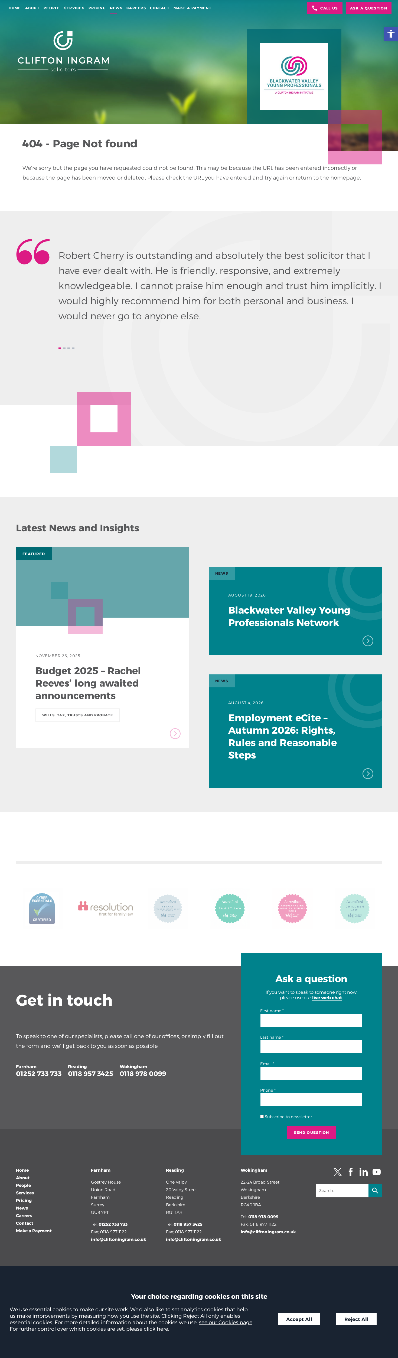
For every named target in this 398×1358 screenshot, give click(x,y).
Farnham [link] (26, 1066)
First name (270, 1010)
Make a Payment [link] (192, 8)
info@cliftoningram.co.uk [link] (118, 1239)
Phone (266, 1090)
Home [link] (15, 8)
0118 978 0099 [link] (143, 1074)
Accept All (299, 1319)
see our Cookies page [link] (225, 1322)
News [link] (116, 8)
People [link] (52, 8)
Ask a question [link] (368, 8)
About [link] (32, 8)
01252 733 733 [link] (38, 1074)
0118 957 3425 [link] (90, 1074)
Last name (270, 1037)
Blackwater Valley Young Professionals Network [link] (289, 616)
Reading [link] (77, 1066)
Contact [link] (159, 8)
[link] (391, 34)
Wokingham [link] (133, 1066)
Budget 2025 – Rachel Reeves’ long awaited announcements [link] (88, 683)
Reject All (356, 1319)
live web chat (327, 997)
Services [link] (74, 8)
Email (266, 1063)
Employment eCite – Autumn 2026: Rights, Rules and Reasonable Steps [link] (282, 736)
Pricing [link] (97, 8)
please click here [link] (147, 1329)
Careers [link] (136, 8)
